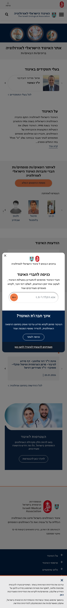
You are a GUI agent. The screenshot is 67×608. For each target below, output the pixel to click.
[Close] (5, 255)
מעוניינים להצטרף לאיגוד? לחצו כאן (33, 347)
